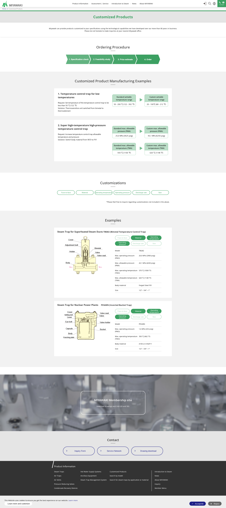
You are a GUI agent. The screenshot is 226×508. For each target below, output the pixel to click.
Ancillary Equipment (89, 476)
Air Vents (57, 480)
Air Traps (57, 476)
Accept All (199, 504)
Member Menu (160, 488)
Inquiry (157, 484)
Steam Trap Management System (94, 480)
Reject (216, 504)
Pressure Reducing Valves (64, 484)
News (134, 3)
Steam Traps (59, 472)
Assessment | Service (99, 3)
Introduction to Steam (120, 3)
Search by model (116, 476)
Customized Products (118, 472)
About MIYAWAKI (146, 3)
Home (4, 9)
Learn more (73, 500)
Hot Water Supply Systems (91, 472)
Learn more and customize (19, 504)
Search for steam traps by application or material (129, 480)
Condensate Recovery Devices (66, 488)
